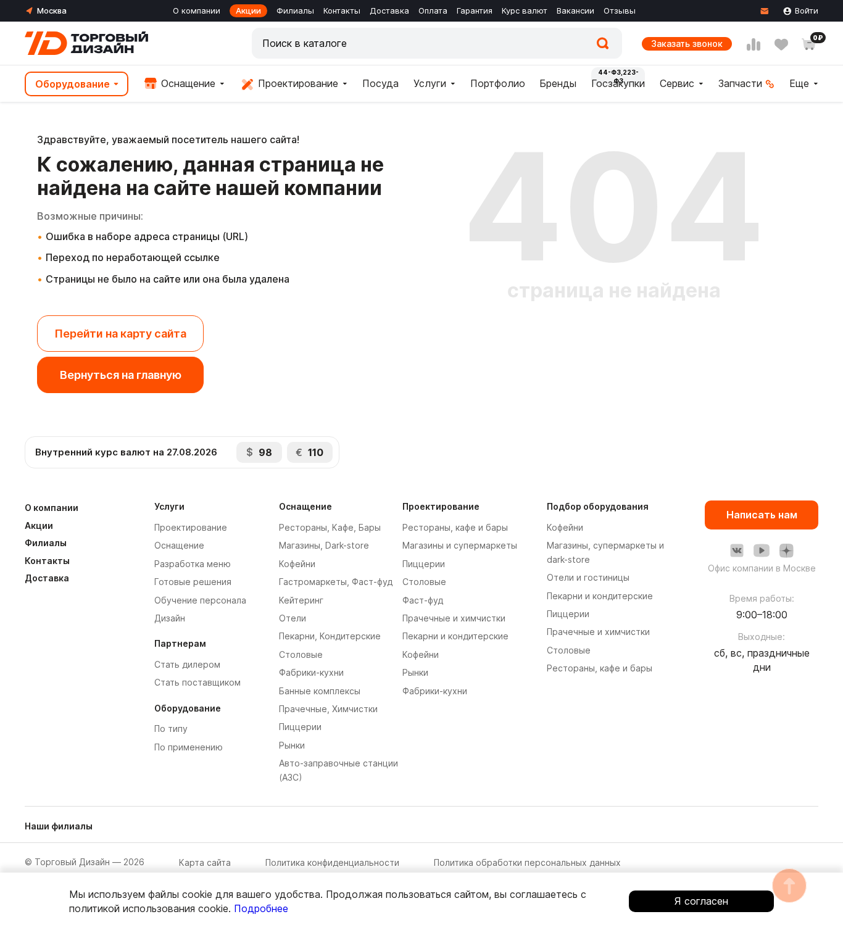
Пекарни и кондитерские (455, 636)
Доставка (389, 10)
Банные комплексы (319, 691)
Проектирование (296, 83)
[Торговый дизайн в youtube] (761, 550)
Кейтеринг (301, 600)
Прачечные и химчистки (453, 618)
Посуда (380, 83)
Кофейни (297, 563)
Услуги (429, 83)
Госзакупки (618, 83)
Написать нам (761, 515)
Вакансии (575, 10)
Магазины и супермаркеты (459, 545)
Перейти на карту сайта (120, 333)
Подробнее (261, 908)
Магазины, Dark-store (324, 545)
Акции (248, 10)
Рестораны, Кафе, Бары (330, 527)
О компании (196, 10)
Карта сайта (205, 862)
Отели (292, 618)
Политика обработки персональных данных (527, 862)
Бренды (557, 83)
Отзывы (620, 10)
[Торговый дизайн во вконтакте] (736, 550)
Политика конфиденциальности (332, 862)
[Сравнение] (753, 44)
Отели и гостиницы (588, 577)
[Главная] (86, 43)
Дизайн (169, 618)
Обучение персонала (200, 600)
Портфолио (497, 83)
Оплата (432, 10)
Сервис (677, 83)
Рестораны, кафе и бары (455, 527)
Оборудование (72, 84)
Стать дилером (187, 664)
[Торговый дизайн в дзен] (786, 550)
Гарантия (474, 10)
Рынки (292, 745)
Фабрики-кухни (311, 672)
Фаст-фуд (422, 600)
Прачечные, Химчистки (328, 709)
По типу (171, 728)
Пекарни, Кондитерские (330, 636)
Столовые (301, 654)
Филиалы (295, 10)
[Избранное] (781, 44)
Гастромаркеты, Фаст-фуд (335, 581)
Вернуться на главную (120, 374)
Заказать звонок (687, 43)
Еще (799, 83)
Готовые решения (192, 581)
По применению (188, 747)
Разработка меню (192, 563)
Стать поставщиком (197, 682)
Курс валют (524, 10)
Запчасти (740, 83)
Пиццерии (300, 726)
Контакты (341, 10)
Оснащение (186, 83)
